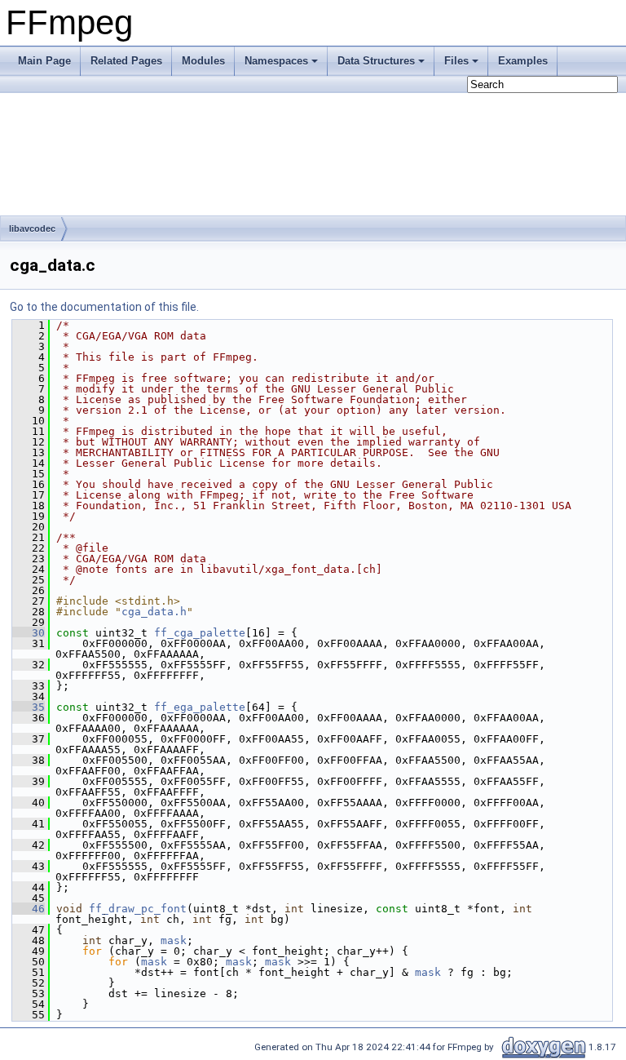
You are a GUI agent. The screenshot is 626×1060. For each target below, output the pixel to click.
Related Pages (126, 61)
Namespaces (276, 61)
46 (28, 909)
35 (28, 707)
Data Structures (376, 61)
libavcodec (32, 228)
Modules (203, 61)
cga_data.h (154, 611)
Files (456, 61)
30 (28, 633)
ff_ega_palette (199, 707)
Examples (523, 61)
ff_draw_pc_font (138, 909)
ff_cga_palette (199, 633)
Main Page (44, 61)
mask (174, 940)
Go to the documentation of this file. (104, 306)
